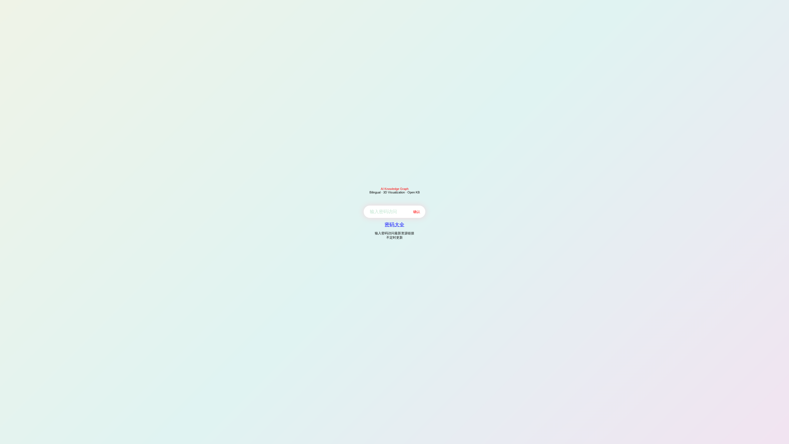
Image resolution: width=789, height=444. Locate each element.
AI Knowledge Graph (394, 189)
